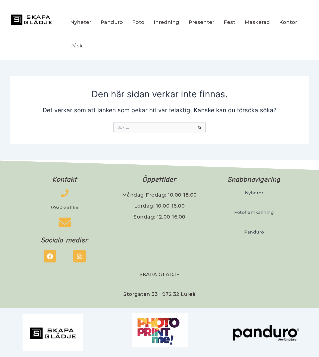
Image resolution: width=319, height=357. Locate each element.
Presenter (201, 22)
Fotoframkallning (254, 212)
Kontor (288, 22)
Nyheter (80, 22)
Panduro (112, 22)
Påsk (76, 46)
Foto (138, 22)
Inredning (166, 22)
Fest (229, 22)
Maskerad (257, 22)
